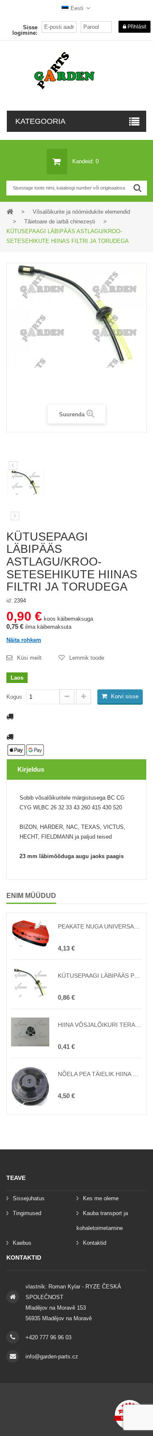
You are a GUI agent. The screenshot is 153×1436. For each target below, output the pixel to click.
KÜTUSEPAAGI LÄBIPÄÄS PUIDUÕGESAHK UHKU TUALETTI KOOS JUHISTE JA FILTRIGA (100, 975)
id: (9, 600)
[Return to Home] (9, 211)
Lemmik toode (86, 658)
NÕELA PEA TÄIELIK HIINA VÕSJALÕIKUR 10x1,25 (100, 1074)
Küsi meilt (29, 658)
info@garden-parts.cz (52, 1356)
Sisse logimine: (24, 30)
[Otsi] (137, 188)
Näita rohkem (23, 640)
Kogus (14, 697)
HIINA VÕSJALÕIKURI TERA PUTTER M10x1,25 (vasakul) (100, 1024)
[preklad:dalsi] (15, 516)
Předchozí (13, 465)
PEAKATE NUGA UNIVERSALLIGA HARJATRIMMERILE (100, 926)
